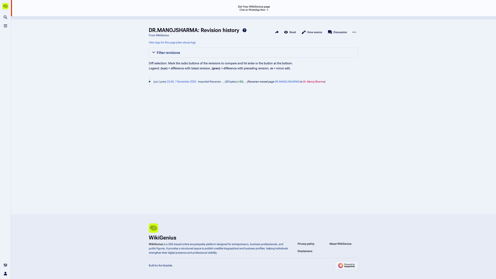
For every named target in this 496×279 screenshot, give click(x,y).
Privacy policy (306, 243)
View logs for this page (162, 42)
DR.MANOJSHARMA (287, 81)
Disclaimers (305, 251)
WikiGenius (156, 244)
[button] (253, 53)
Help (244, 30)
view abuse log (186, 42)
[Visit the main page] (5, 6)
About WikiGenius (340, 243)
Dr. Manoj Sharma (313, 81)
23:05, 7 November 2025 (181, 81)
